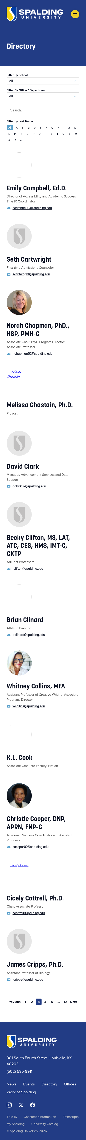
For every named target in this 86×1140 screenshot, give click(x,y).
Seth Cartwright (29, 259)
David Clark (23, 466)
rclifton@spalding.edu (28, 568)
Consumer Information (40, 1116)
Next (73, 1001)
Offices (70, 1084)
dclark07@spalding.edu (29, 486)
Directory (49, 1084)
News (11, 1084)
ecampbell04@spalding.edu (32, 208)
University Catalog (44, 1123)
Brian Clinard (25, 620)
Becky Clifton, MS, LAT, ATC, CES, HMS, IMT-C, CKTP (38, 545)
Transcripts (70, 1116)
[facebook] (32, 1105)
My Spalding (16, 1123)
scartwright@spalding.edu (31, 274)
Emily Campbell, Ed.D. (37, 188)
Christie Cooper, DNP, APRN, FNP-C (36, 823)
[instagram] (9, 1105)
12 (65, 1001)
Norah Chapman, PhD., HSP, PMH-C (38, 329)
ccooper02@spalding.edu (31, 847)
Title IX (12, 1116)
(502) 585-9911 (19, 1071)
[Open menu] (75, 14)
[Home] (35, 13)
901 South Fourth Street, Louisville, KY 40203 (39, 1060)
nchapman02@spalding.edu (33, 353)
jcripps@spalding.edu (28, 979)
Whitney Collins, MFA (36, 686)
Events (29, 1084)
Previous (14, 1001)
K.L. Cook (20, 757)
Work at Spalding (21, 1092)
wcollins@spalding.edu (29, 706)
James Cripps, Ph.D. (35, 964)
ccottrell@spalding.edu (29, 913)
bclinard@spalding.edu (29, 635)
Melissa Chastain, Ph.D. (40, 405)
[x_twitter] (20, 1105)
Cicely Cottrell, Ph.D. (35, 898)
